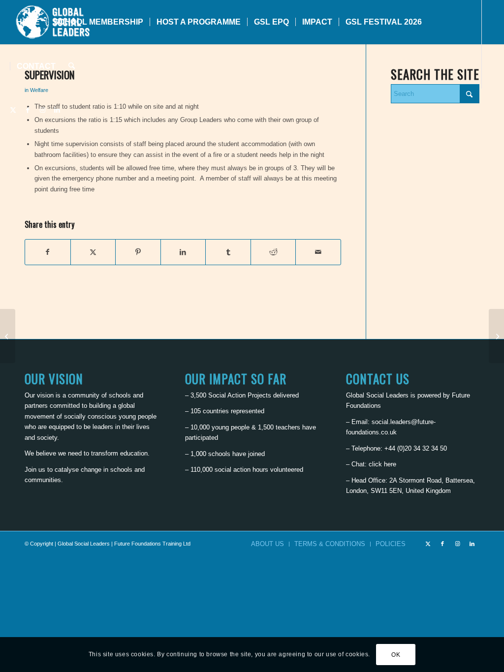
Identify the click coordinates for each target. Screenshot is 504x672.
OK (395, 654)
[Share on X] (93, 252)
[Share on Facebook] (47, 252)
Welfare (39, 90)
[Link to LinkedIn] (57, 110)
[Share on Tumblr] (228, 252)
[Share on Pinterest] (138, 252)
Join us (35, 469)
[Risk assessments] (7, 336)
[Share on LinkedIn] (183, 252)
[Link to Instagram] (42, 110)
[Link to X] (12, 110)
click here (382, 464)
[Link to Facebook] (27, 110)
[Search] (71, 66)
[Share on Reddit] (273, 252)
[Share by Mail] (318, 252)
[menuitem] (28, 22)
